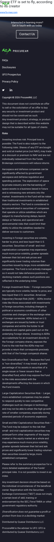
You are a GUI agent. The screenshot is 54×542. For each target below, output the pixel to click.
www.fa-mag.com (8, 12)
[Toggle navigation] (48, 4)
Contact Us (27, 34)
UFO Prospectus (11, 74)
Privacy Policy (10, 81)
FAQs (5, 60)
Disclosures (9, 67)
